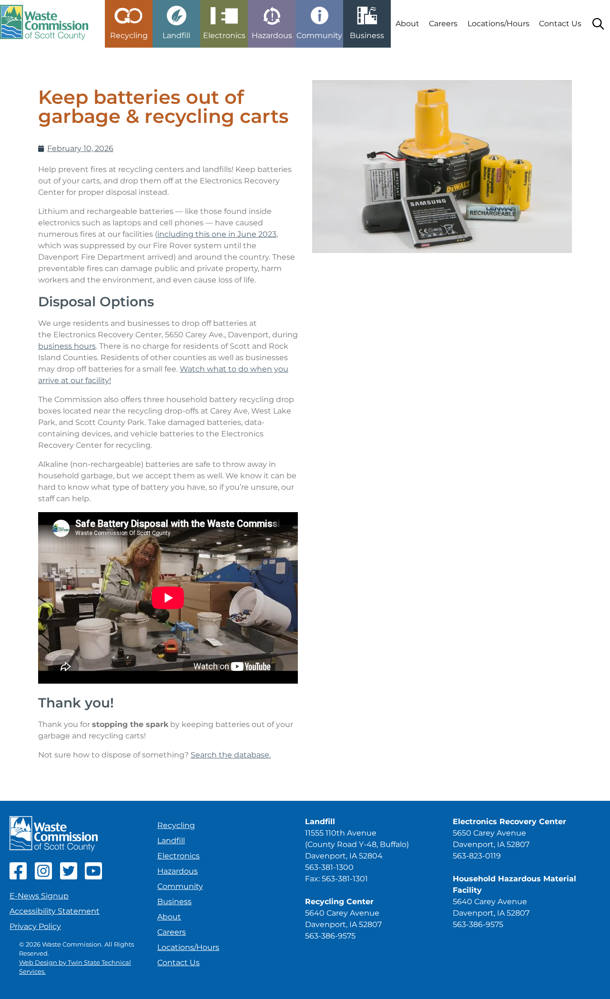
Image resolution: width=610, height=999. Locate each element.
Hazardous (177, 871)
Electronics (178, 855)
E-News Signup (39, 895)
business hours (67, 346)
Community (180, 886)
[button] (128, 20)
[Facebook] (18, 876)
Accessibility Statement (55, 911)
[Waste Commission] (44, 24)
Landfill (171, 840)
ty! (106, 380)
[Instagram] (43, 876)
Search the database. (231, 754)
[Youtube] (93, 876)
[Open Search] (598, 24)
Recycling (176, 825)
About (407, 23)
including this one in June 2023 (216, 234)
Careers (443, 23)
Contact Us (560, 23)
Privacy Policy (35, 926)
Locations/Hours (498, 23)
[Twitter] (68, 876)
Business (174, 901)
